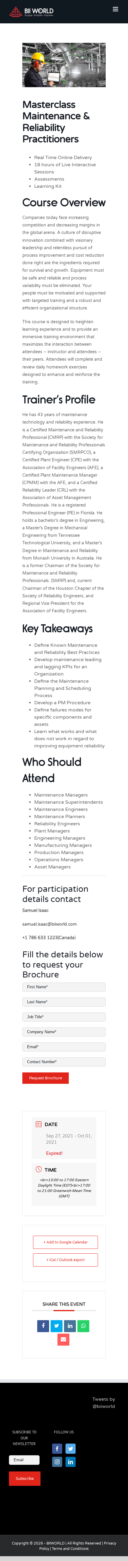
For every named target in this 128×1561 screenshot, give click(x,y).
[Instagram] (57, 1462)
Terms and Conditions (70, 1549)
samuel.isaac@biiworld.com (49, 924)
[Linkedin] (70, 1326)
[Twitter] (70, 1449)
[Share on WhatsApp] (83, 1326)
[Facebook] (57, 1449)
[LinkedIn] (70, 1462)
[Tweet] (57, 1326)
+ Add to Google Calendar (65, 1242)
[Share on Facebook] (43, 1326)
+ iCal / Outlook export (65, 1260)
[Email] (63, 1340)
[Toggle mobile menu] (116, 9)
